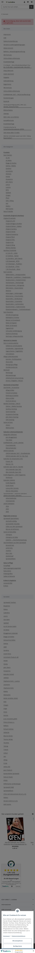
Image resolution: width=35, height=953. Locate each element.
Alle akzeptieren (17, 941)
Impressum (6, 936)
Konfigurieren (17, 946)
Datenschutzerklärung (18, 936)
